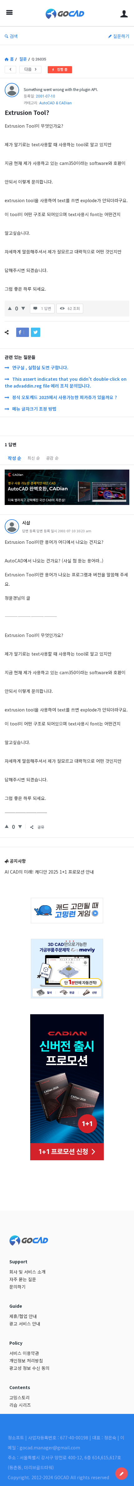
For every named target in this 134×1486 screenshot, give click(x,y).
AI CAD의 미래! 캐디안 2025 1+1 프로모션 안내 (49, 872)
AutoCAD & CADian (55, 103)
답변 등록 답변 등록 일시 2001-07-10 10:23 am (56, 530)
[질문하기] (121, 1473)
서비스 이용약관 (24, 1353)
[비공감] (23, 307)
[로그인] (124, 13)
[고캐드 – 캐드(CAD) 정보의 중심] (66, 13)
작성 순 (14, 458)
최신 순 (33, 458)
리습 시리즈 (20, 1405)
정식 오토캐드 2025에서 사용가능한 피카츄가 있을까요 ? (64, 397)
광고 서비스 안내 (24, 1323)
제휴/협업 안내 (23, 1316)
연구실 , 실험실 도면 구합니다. (40, 367)
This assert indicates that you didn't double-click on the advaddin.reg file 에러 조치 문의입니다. (66, 382)
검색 (14, 36)
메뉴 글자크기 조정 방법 (34, 409)
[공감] (10, 307)
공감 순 (52, 458)
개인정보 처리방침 (26, 1360)
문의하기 (17, 1287)
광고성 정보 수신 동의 (29, 1368)
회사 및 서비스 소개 (27, 1272)
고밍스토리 (19, 1397)
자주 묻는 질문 (22, 1279)
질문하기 (121, 36)
